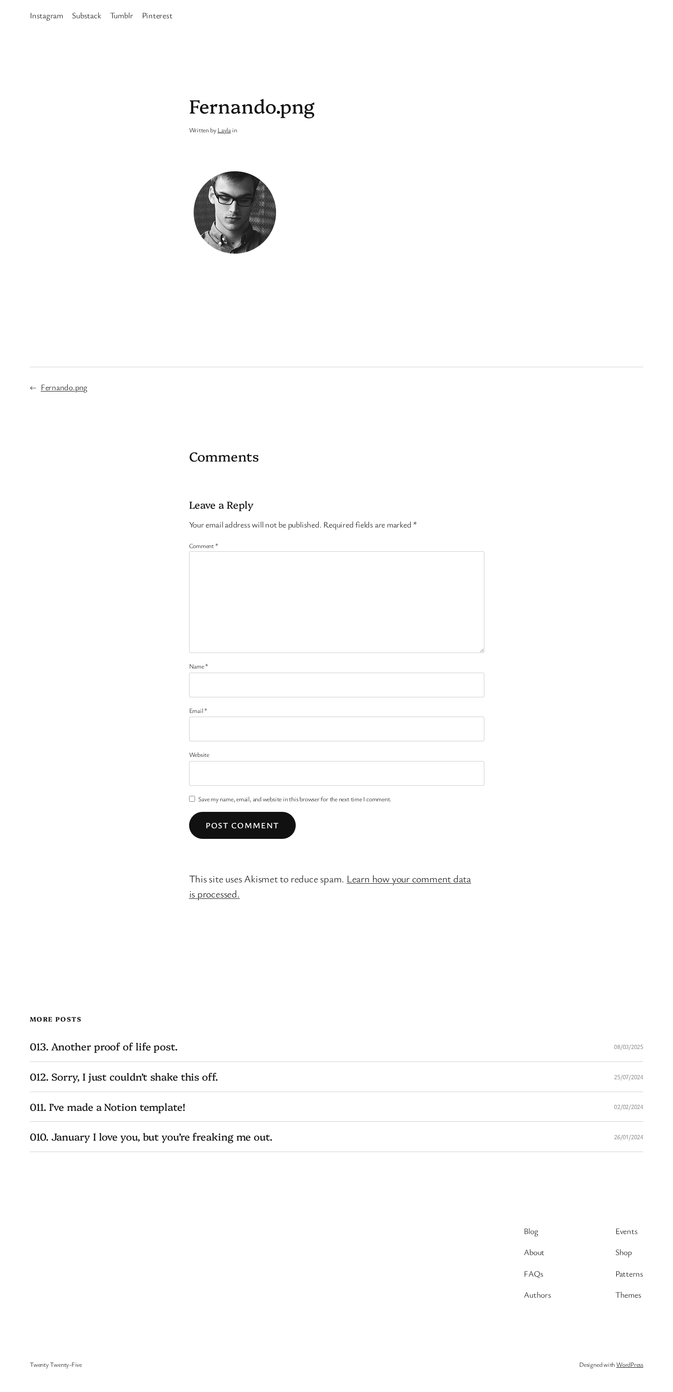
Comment (203, 545)
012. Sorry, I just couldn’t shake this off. (124, 1076)
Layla (224, 129)
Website (199, 754)
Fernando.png (64, 386)
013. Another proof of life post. (104, 1046)
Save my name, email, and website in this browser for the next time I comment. (294, 798)
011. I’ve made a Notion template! (107, 1107)
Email (198, 710)
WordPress (629, 1364)
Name (199, 666)
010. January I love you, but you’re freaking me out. (151, 1136)
